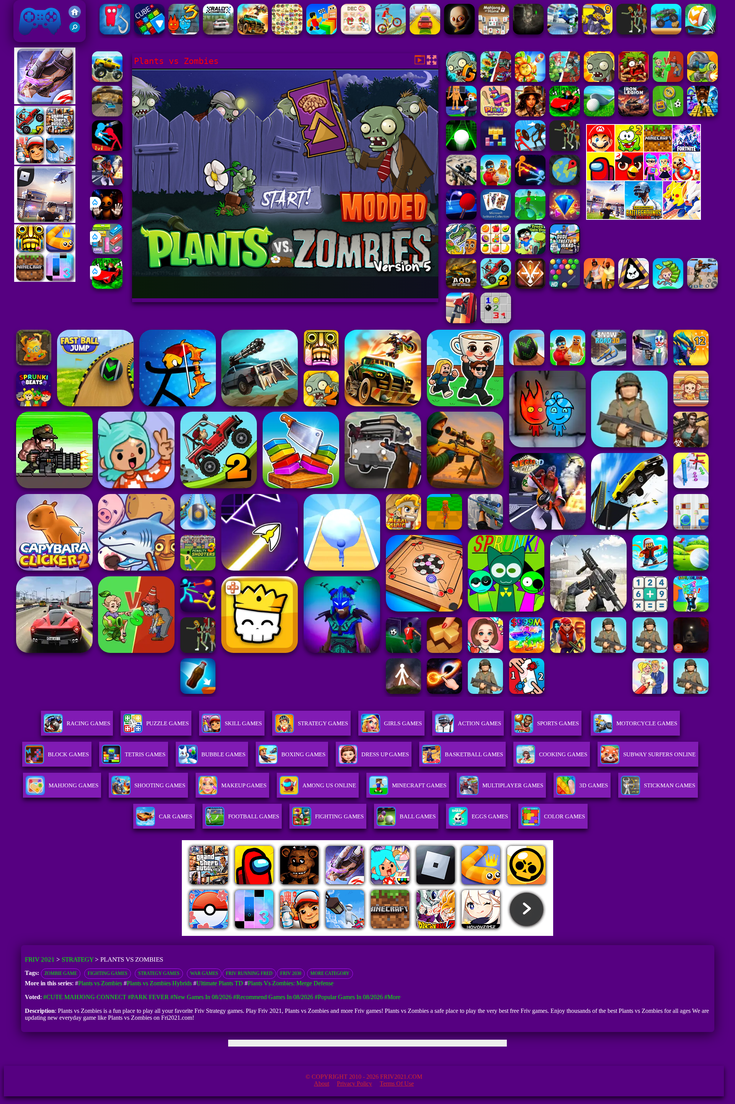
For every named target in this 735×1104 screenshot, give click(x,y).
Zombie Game (60, 973)
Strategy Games (323, 723)
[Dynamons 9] (597, 32)
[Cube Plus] (149, 32)
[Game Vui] (44, 162)
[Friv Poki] (643, 149)
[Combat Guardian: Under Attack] (564, 149)
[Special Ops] (702, 286)
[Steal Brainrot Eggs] (495, 183)
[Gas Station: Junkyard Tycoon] (461, 321)
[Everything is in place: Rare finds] (530, 114)
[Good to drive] (631, 32)
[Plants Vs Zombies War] (668, 80)
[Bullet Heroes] (562, 32)
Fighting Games (107, 973)
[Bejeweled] (564, 217)
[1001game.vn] (345, 934)
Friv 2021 (40, 959)
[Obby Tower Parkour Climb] (321, 32)
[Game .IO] (44, 279)
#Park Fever (148, 997)
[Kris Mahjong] (287, 32)
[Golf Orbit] (530, 217)
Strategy (77, 959)
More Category (330, 973)
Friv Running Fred (249, 973)
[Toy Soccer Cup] (668, 114)
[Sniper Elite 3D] (461, 183)
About (321, 1083)
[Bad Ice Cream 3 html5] (633, 286)
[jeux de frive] (483, 934)
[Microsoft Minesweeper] (495, 321)
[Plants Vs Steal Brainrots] (461, 114)
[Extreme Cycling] (390, 32)
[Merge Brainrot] (461, 252)
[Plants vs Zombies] (599, 80)
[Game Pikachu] (44, 221)
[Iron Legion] (633, 114)
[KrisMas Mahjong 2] (356, 32)
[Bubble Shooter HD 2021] (564, 286)
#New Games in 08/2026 (201, 997)
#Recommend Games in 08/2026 (273, 997)
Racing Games (88, 723)
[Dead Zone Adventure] (528, 32)
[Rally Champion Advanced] (218, 32)
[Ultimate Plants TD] (564, 80)
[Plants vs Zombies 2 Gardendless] (461, 80)
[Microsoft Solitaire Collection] (495, 217)
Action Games (479, 723)
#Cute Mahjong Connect (84, 997)
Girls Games (403, 723)
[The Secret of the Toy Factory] (107, 217)
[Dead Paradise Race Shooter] (252, 32)
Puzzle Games (167, 723)
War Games (204, 973)
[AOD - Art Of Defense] (461, 286)
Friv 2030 (290, 973)
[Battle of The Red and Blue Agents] (107, 149)
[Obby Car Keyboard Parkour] (107, 286)
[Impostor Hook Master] (115, 32)
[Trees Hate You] (530, 252)
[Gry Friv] (44, 102)
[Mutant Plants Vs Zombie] (702, 80)
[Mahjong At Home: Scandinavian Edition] (494, 32)
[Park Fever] (107, 252)
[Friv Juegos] (643, 217)
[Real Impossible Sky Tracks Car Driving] (425, 32)
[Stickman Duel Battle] (530, 183)
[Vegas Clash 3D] (107, 183)
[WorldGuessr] (564, 183)
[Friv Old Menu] (643, 179)
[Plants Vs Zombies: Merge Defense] (530, 80)
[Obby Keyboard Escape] (702, 114)
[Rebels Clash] (599, 286)
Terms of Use (397, 1083)
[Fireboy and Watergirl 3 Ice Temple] (183, 32)
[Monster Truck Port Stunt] (107, 80)
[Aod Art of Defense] (530, 286)
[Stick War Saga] (530, 149)
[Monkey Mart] (668, 286)
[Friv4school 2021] (75, 16)
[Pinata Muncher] (495, 114)
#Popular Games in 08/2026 (349, 997)
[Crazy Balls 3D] (700, 32)
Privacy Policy (354, 1083)
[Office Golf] (599, 114)
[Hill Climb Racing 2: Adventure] (495, 286)
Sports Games (558, 723)
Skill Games (243, 723)
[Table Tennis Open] (461, 217)
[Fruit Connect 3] (495, 252)
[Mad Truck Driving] (666, 32)
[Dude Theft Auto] (564, 252)
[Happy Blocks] (495, 149)
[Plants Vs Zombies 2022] (633, 80)
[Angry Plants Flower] (495, 80)
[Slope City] (461, 149)
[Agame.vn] (229, 934)
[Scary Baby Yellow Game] (459, 32)
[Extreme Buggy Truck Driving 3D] (107, 114)
